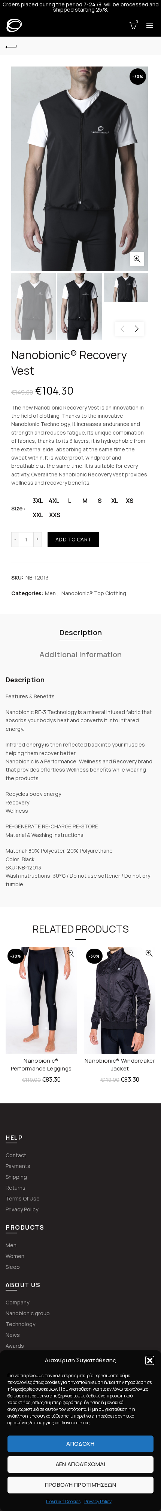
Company (17, 1302)
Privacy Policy (98, 1501)
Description (81, 632)
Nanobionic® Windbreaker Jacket (120, 1064)
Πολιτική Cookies (63, 1501)
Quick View (70, 953)
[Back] (11, 45)
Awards (15, 1345)
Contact (16, 1155)
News (13, 1334)
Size (16, 508)
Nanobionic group (28, 1313)
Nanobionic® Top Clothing (93, 593)
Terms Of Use (23, 1198)
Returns (15, 1187)
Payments (18, 1165)
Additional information (80, 654)
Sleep (13, 1266)
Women (15, 1256)
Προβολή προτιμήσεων (80, 1485)
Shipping (16, 1176)
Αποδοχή (80, 1443)
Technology (20, 1324)
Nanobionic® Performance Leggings (41, 1064)
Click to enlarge (137, 259)
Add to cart (73, 539)
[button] (150, 1360)
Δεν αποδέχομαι (80, 1464)
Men (50, 593)
